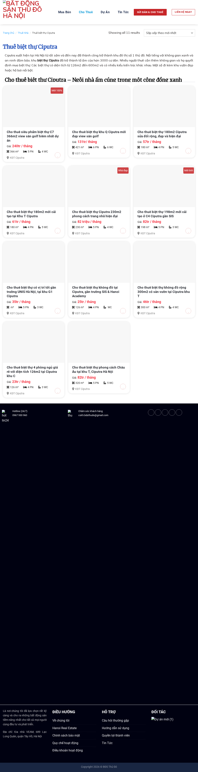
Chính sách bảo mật (66, 735)
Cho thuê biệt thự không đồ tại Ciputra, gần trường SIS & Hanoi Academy (95, 292)
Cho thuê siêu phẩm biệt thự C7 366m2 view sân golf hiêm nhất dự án (33, 136)
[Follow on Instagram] (158, 412)
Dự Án (105, 12)
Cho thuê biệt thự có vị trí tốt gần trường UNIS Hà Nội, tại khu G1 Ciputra (31, 292)
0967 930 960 (19, 415)
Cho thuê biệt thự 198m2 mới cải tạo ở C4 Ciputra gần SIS (162, 214)
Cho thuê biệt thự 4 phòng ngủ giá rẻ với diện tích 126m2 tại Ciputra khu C (32, 371)
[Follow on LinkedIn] (172, 412)
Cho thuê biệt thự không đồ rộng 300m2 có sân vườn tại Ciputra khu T (163, 292)
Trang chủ (8, 32)
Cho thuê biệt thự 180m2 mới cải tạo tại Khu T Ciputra (31, 214)
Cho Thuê (86, 12)
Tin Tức (123, 12)
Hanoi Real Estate (64, 728)
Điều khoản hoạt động (67, 750)
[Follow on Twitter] (165, 412)
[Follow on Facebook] (151, 412)
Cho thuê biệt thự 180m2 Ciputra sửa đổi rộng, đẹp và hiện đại (162, 134)
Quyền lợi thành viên (116, 735)
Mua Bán (64, 12)
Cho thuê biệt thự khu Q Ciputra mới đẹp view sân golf (99, 134)
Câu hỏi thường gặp (115, 720)
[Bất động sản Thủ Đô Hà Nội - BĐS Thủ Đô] (25, 12)
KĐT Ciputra (17, 157)
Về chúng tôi (60, 720)
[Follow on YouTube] (179, 412)
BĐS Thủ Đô (110, 767)
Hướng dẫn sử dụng (115, 728)
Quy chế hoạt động (65, 743)
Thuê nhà (23, 32)
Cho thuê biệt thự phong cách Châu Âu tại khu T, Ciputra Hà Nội (98, 369)
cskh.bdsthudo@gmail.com (93, 415)
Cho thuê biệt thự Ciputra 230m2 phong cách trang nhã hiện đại (96, 214)
